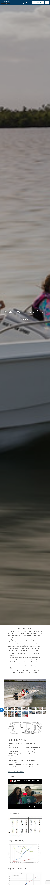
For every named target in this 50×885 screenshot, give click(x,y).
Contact (38, 2)
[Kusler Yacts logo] (5, 2)
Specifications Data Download (16, 771)
